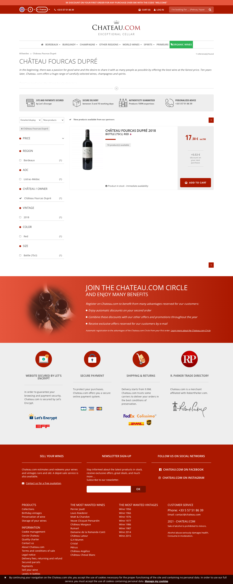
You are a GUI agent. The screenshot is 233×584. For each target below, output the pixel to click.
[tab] (41, 138)
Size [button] (25, 246)
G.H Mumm (76, 540)
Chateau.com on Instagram (183, 477)
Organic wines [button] (182, 44)
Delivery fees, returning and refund (42, 558)
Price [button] (26, 138)
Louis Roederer (79, 513)
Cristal (74, 543)
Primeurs (163, 44)
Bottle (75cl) (30, 255)
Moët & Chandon (80, 517)
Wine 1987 (125, 528)
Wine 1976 (125, 517)
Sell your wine (30, 570)
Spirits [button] (148, 44)
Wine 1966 (125, 513)
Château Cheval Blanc (82, 555)
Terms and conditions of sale (38, 551)
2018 (26, 217)
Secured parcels (31, 562)
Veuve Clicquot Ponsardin (85, 521)
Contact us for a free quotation (43, 483)
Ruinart (74, 528)
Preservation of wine (33, 517)
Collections (28, 509)
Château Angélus (80, 551)
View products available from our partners (93, 119)
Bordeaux (29, 160)
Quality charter (30, 539)
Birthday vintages (32, 513)
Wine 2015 (125, 536)
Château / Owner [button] (35, 189)
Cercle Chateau (30, 536)
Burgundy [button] (69, 44)
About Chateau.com (33, 547)
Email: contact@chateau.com (184, 514)
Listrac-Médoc (32, 179)
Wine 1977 (125, 521)
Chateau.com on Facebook (183, 469)
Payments (27, 566)
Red (26, 236)
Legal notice (28, 555)
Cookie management (33, 532)
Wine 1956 (125, 509)
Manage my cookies (156, 581)
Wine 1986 (125, 524)
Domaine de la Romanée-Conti (87, 532)
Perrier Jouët (77, 509)
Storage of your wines (34, 521)
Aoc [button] (25, 170)
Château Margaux (80, 524)
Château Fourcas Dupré (35, 128)
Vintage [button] (28, 208)
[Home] (42, 44)
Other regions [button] (108, 44)
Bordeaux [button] (51, 44)
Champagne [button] (87, 44)
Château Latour (79, 536)
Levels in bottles (31, 574)
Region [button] (28, 151)
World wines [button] (131, 44)
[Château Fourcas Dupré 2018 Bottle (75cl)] (87, 172)
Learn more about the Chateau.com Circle (190, 330)
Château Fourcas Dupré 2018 (130, 132)
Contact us (28, 543)
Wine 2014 (125, 532)
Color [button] (27, 227)
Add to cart (197, 182)
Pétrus (74, 547)
